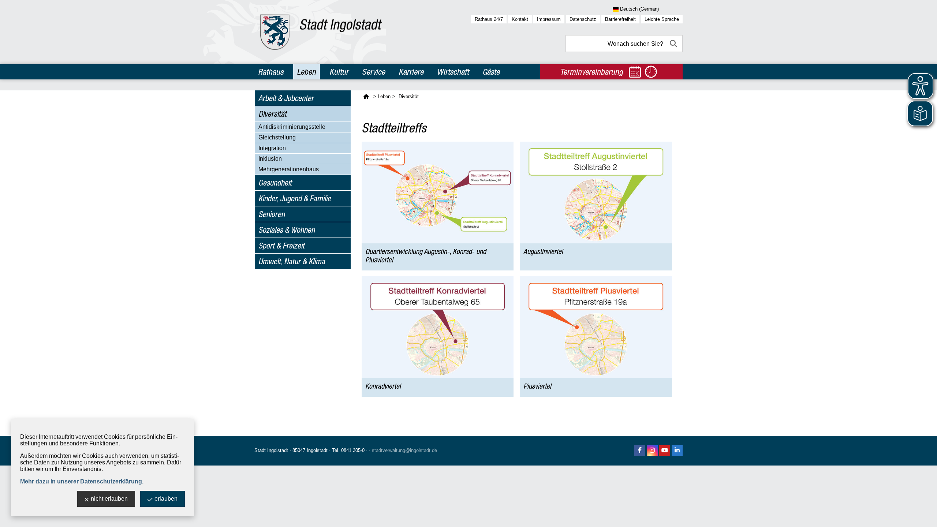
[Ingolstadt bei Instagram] (652, 450)
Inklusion (270, 159)
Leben (306, 71)
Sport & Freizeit (281, 245)
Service (373, 71)
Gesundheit (275, 182)
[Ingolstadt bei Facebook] (639, 450)
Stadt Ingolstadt (271, 450)
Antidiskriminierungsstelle (291, 127)
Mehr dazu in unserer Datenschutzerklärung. (81, 481)
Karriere (411, 71)
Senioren (271, 214)
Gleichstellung (277, 137)
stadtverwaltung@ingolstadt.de (404, 450)
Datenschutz (583, 19)
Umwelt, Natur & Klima (291, 261)
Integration (272, 148)
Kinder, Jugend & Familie (294, 198)
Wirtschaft (453, 71)
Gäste (491, 71)
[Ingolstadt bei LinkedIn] (677, 450)
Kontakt (520, 19)
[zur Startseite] (321, 32)
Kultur (338, 71)
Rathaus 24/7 (489, 19)
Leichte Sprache (662, 19)
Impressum (549, 19)
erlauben (166, 499)
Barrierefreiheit (620, 19)
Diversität (272, 114)
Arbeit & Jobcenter (286, 98)
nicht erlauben (109, 499)
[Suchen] (674, 43)
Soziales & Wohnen (286, 230)
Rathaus (270, 71)
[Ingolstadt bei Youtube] (664, 450)
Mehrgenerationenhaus (288, 169)
